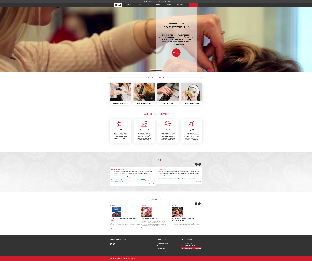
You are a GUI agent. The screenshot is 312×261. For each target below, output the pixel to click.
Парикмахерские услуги (163, 243)
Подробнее (112, 228)
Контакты (168, 4)
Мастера (140, 4)
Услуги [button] (129, 4)
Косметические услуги (163, 251)
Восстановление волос (163, 246)
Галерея (158, 4)
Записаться (194, 4)
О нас (149, 4)
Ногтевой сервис (161, 248)
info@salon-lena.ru (165, 1)
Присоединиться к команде (191, 248)
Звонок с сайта (180, 4)
